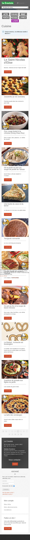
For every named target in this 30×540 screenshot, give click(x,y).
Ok (1, 276)
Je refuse (4, 276)
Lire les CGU (15, 277)
